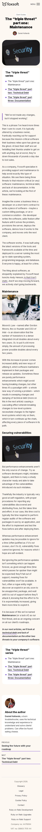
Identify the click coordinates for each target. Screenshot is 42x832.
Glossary (21, 786)
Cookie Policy (21, 800)
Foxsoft (10, 4)
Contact (21, 805)
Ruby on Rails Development (21, 810)
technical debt (9, 632)
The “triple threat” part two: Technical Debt (16, 760)
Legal (21, 791)
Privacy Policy (21, 795)
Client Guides (21, 15)
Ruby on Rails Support (21, 819)
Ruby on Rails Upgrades (21, 814)
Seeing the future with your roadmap (16, 748)
